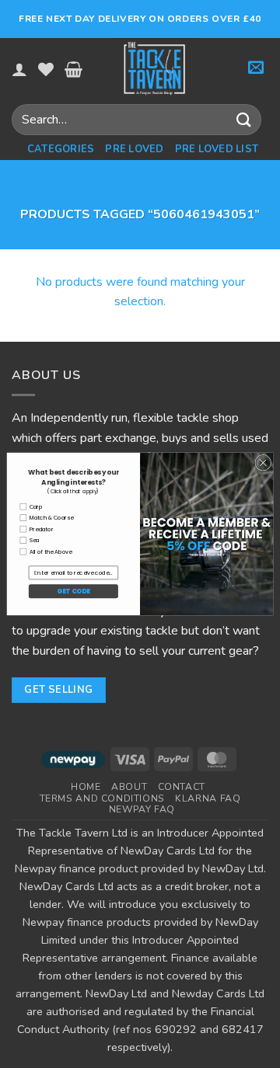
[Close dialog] (263, 462)
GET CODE (73, 591)
